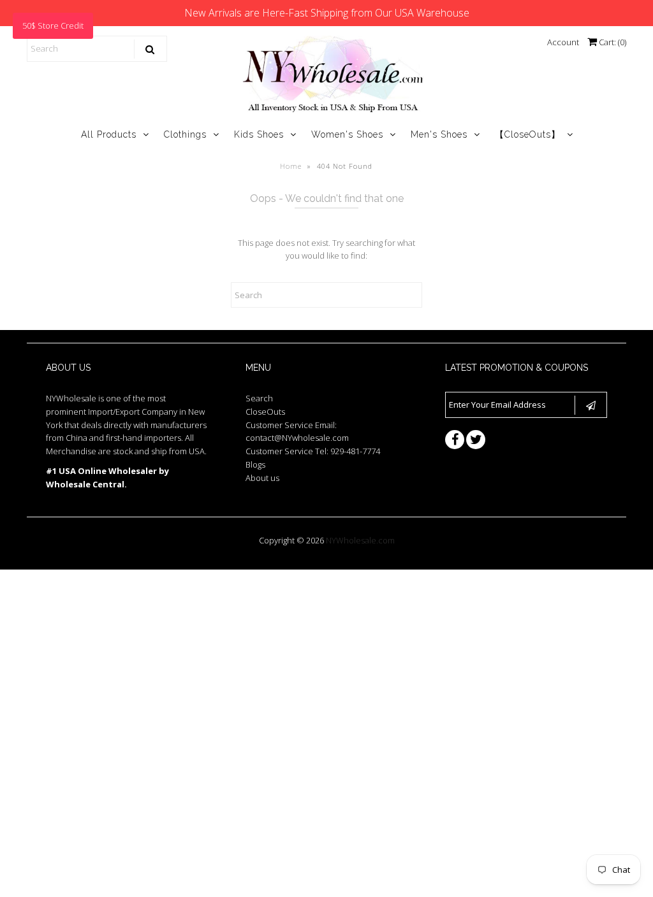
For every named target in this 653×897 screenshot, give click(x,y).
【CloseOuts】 (528, 134)
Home (291, 166)
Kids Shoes (259, 134)
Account (563, 42)
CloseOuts (265, 411)
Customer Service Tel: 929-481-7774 (313, 451)
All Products (108, 134)
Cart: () (611, 42)
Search (259, 398)
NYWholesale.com (360, 540)
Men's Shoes (439, 134)
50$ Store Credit (53, 25)
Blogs (255, 464)
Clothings (185, 134)
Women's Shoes (347, 134)
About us (262, 478)
